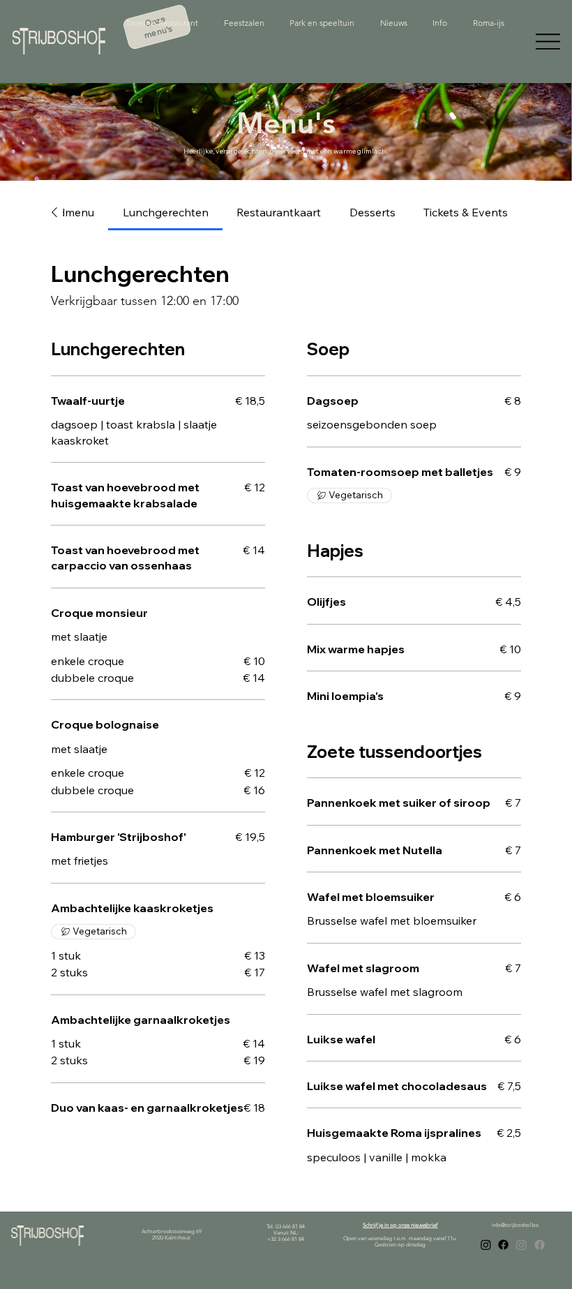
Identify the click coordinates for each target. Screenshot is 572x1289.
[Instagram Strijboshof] (485, 1244)
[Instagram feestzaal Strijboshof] (521, 1244)
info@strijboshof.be (515, 1225)
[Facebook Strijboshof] (503, 1244)
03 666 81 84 (290, 1226)
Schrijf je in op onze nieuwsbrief (400, 1225)
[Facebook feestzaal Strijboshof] (539, 1244)
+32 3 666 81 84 (285, 1239)
